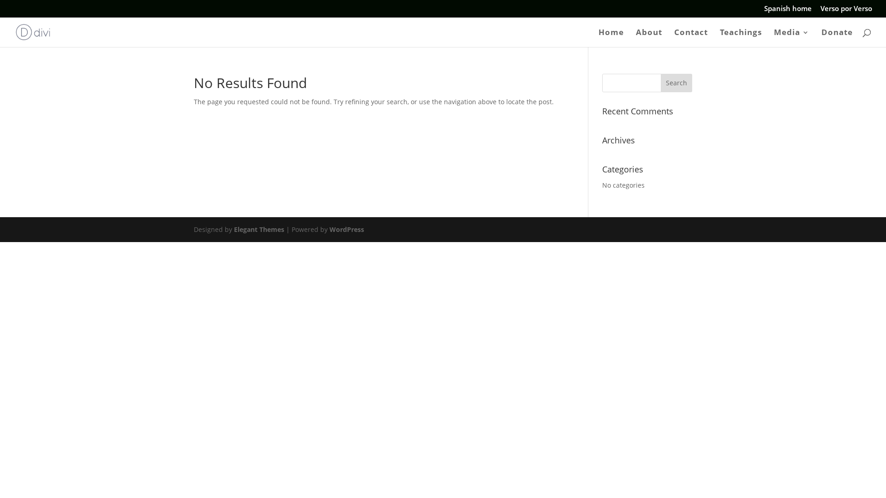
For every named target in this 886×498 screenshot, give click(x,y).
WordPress (346, 229)
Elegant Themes (259, 229)
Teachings (741, 33)
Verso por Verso (846, 9)
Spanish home (788, 9)
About (649, 33)
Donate (837, 33)
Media (787, 33)
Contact (691, 33)
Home (611, 33)
